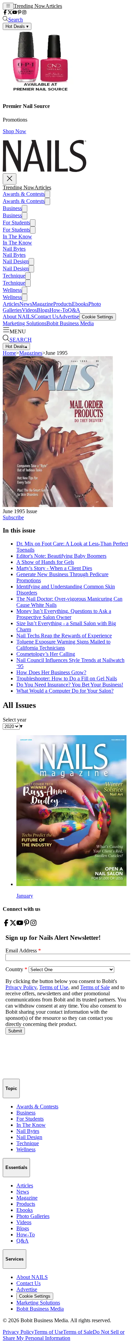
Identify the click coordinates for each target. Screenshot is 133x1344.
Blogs (43, 310)
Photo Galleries (32, 1216)
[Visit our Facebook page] (5, 13)
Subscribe (13, 517)
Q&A (74, 310)
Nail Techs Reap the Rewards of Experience (64, 635)
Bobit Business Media (70, 323)
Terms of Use (48, 1332)
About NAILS (18, 316)
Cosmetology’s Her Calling (45, 654)
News (25, 304)
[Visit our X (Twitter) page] (10, 13)
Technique (14, 276)
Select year (14, 720)
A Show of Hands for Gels (45, 562)
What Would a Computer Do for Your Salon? (65, 691)
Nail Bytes (14, 249)
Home (9, 353)
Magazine (42, 304)
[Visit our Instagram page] (24, 13)
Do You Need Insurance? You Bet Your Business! (69, 684)
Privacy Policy (18, 1332)
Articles (53, 6)
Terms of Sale (78, 1332)
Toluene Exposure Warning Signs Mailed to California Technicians (63, 645)
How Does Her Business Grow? (51, 672)
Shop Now (14, 131)
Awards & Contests (24, 194)
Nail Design (16, 261)
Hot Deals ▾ (17, 26)
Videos (29, 310)
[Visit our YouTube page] (14, 13)
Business (12, 208)
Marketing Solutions (24, 323)
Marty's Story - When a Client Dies (54, 568)
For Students (16, 222)
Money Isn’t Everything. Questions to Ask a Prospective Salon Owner (63, 614)
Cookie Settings (97, 316)
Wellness (12, 290)
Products (62, 304)
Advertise (68, 316)
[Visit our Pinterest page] (19, 13)
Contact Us (46, 316)
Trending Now (29, 6)
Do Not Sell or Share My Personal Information (63, 1335)
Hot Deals (16, 346)
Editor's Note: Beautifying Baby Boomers (61, 556)
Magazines (30, 353)
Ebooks (80, 304)
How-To (58, 310)
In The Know (17, 236)
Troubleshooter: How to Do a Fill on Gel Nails (66, 678)
